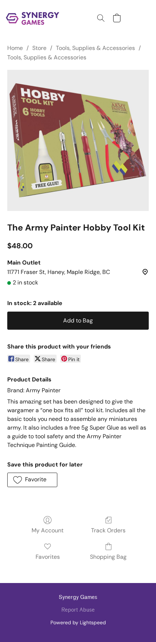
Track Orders (108, 530)
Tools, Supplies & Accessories (95, 48)
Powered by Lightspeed (78, 622)
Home (15, 48)
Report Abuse (78, 610)
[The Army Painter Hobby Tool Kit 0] (78, 140)
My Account (47, 530)
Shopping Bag (108, 557)
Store (39, 48)
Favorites (48, 557)
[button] (34, 18)
